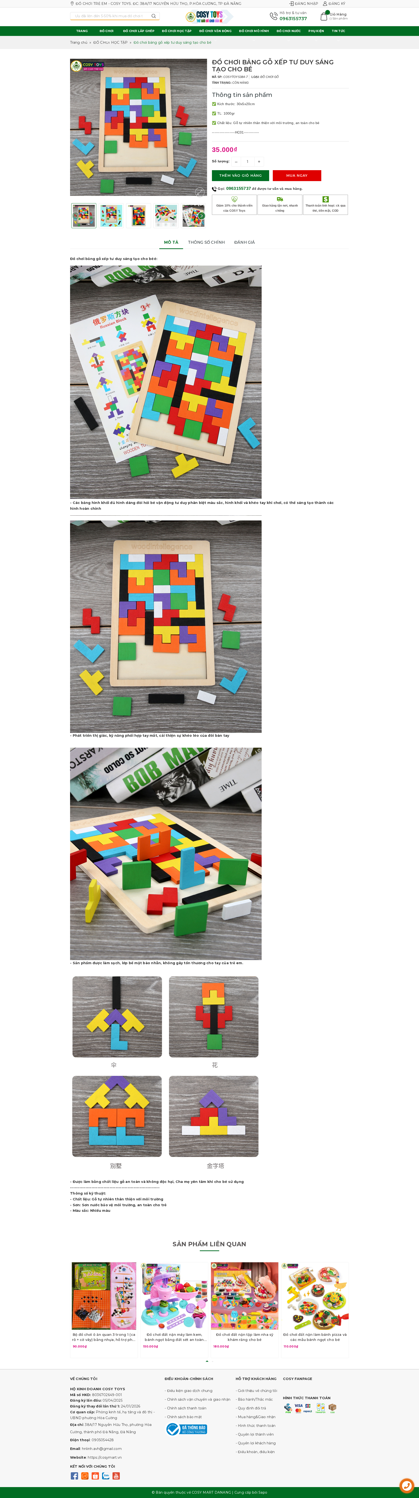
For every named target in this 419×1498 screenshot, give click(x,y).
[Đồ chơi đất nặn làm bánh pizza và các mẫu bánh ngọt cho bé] (315, 1296)
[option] (138, 127)
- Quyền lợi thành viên (255, 1434)
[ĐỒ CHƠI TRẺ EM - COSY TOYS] (209, 16)
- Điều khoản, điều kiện (255, 1452)
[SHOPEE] (95, 1475)
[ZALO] (105, 1475)
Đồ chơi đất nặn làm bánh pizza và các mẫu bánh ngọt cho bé (315, 1337)
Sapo (262, 1492)
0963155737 (293, 18)
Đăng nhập (306, 3)
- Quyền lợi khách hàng (256, 1443)
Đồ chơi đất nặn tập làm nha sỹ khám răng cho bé (244, 1337)
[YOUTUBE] (116, 1475)
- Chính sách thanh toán (185, 1408)
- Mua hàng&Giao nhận (256, 1417)
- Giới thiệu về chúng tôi (256, 1391)
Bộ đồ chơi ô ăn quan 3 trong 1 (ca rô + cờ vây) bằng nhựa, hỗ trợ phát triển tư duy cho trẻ (104, 1337)
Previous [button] (75, 215)
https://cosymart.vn (105, 1457)
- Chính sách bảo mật (183, 1417)
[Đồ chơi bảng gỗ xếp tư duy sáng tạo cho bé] (200, 192)
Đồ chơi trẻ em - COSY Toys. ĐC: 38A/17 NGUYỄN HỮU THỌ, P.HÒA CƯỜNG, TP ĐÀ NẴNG (159, 3)
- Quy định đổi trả (251, 1408)
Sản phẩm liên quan (209, 1244)
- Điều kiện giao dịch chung (188, 1391)
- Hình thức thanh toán (256, 1425)
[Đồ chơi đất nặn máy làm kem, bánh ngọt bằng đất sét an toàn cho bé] (174, 1296)
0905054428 (103, 1440)
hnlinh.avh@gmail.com (102, 1449)
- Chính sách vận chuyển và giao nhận (197, 1399)
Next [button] (201, 215)
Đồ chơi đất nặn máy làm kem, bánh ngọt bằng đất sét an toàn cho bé (174, 1337)
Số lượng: (221, 161)
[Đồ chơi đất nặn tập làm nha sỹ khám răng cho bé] (244, 1296)
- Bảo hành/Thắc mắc (254, 1399)
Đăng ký (337, 3)
